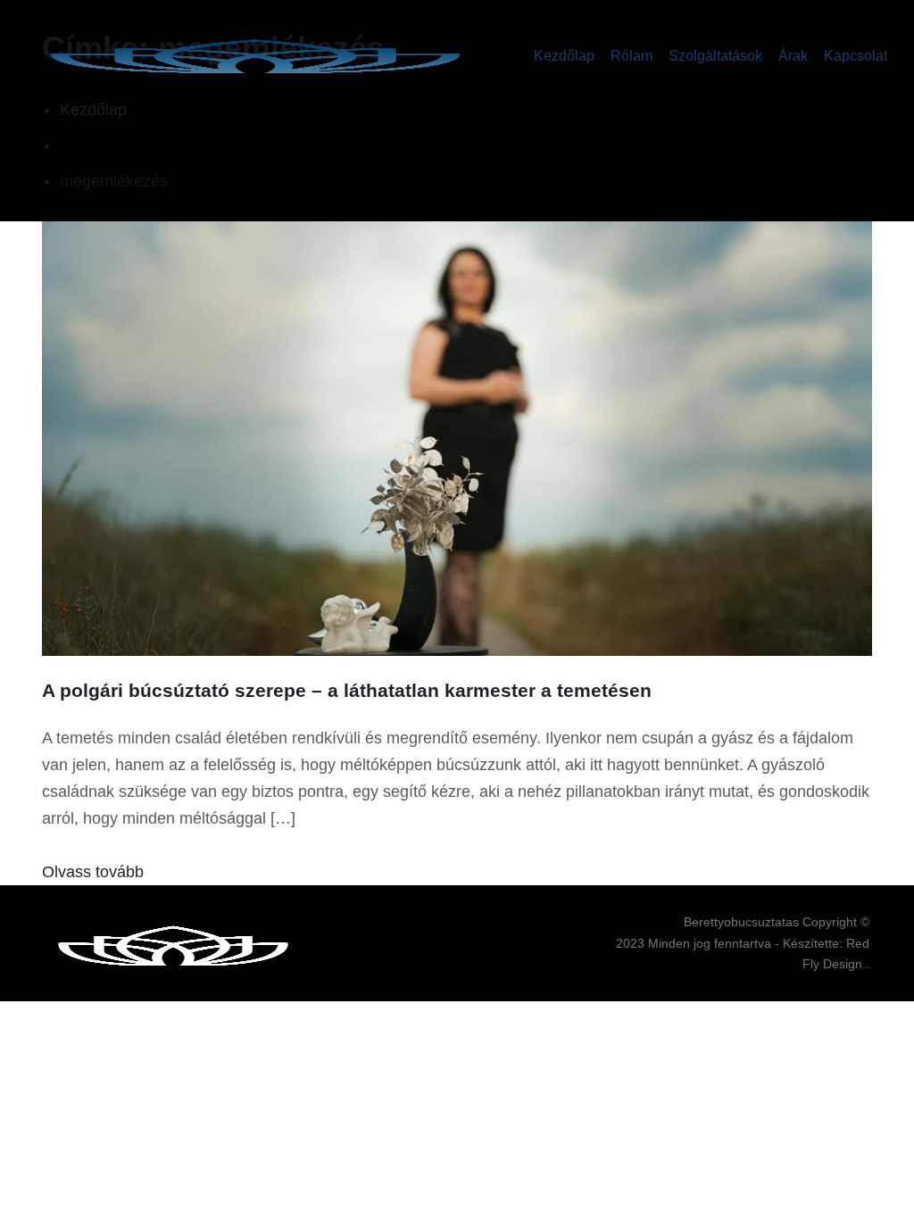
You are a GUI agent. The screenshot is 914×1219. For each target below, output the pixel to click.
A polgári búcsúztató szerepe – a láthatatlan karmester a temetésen (347, 690)
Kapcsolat (855, 55)
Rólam (631, 55)
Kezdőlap (564, 55)
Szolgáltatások (715, 55)
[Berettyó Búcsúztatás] (255, 56)
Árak (793, 55)
